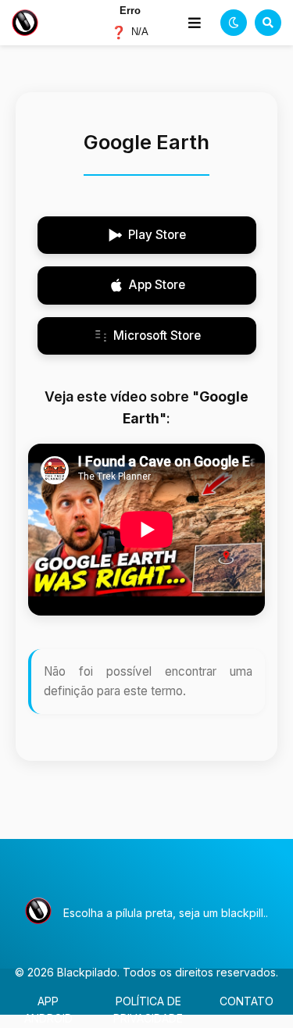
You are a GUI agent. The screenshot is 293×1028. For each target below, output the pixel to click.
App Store (157, 284)
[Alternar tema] (233, 22)
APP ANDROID (48, 1009)
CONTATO (246, 1001)
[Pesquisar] (268, 22)
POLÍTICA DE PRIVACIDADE (148, 1009)
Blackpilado (87, 972)
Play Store (157, 234)
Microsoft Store (157, 335)
